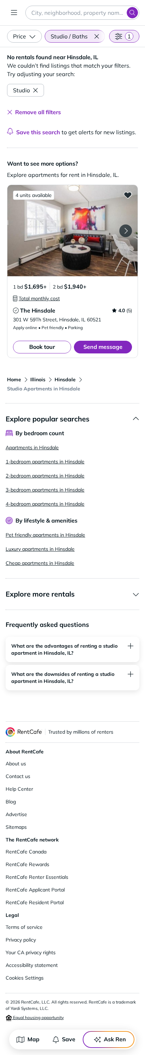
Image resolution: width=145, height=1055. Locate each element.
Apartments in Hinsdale (32, 447)
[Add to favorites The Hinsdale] (127, 195)
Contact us (18, 776)
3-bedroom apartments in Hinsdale (45, 490)
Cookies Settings (25, 978)
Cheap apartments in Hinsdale (40, 563)
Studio (21, 90)
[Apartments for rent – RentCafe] (24, 732)
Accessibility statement (32, 965)
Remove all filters (38, 112)
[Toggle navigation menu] (14, 12)
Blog (11, 801)
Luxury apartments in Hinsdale (40, 549)
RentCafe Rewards (27, 864)
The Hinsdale (37, 310)
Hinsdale (65, 379)
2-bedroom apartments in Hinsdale (45, 476)
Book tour (42, 346)
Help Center (19, 789)
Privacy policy (21, 940)
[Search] (132, 12)
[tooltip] (36, 298)
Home (14, 379)
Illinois (37, 379)
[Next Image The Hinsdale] (125, 230)
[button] (96, 36)
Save (68, 1039)
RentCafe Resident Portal (35, 902)
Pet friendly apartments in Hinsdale (45, 535)
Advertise (16, 814)
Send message (102, 346)
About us (16, 763)
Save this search (38, 132)
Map (33, 1039)
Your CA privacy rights (31, 952)
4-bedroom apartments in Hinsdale (45, 504)
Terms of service (24, 927)
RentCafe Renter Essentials (37, 877)
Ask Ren (115, 1039)
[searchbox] (82, 13)
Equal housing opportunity (38, 1017)
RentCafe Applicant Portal (35, 890)
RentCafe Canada (26, 852)
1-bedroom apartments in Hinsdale (45, 461)
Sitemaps (16, 827)
